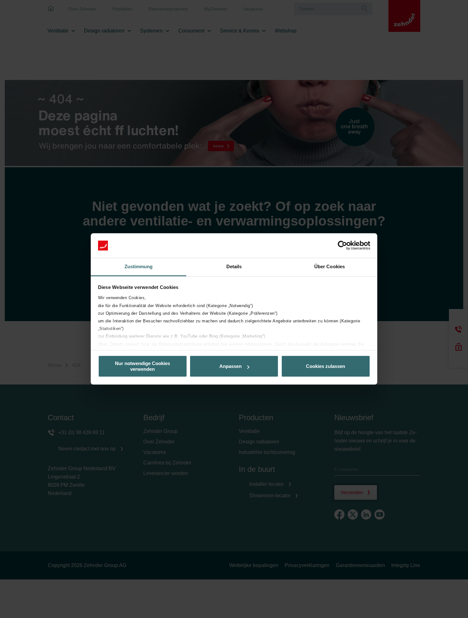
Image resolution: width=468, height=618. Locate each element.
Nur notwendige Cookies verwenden (142, 366)
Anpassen (230, 366)
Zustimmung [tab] (138, 266)
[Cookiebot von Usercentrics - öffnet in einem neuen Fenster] (342, 245)
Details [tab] (234, 266)
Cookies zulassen (325, 366)
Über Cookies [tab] (329, 266)
